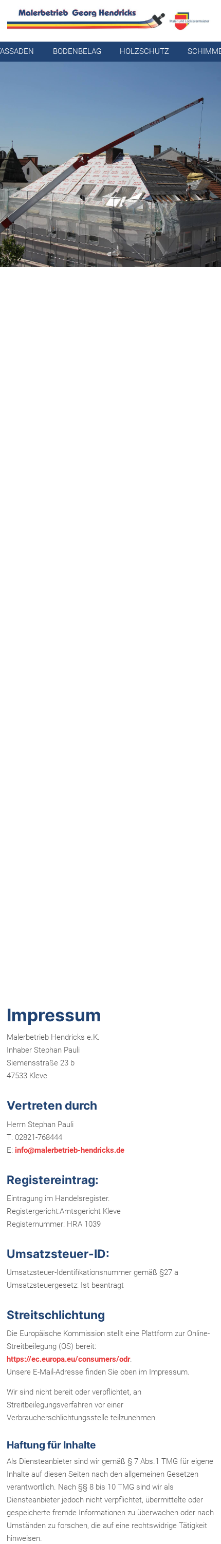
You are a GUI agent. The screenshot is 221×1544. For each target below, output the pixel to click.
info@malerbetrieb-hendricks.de (69, 1150)
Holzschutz (144, 51)
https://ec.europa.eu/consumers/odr (68, 1359)
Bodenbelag (77, 51)
